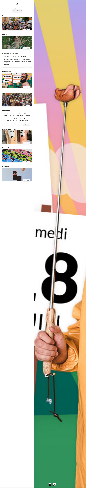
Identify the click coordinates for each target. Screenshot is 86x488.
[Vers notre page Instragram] (54, 485)
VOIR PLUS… (26, 29)
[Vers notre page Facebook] (50, 485)
